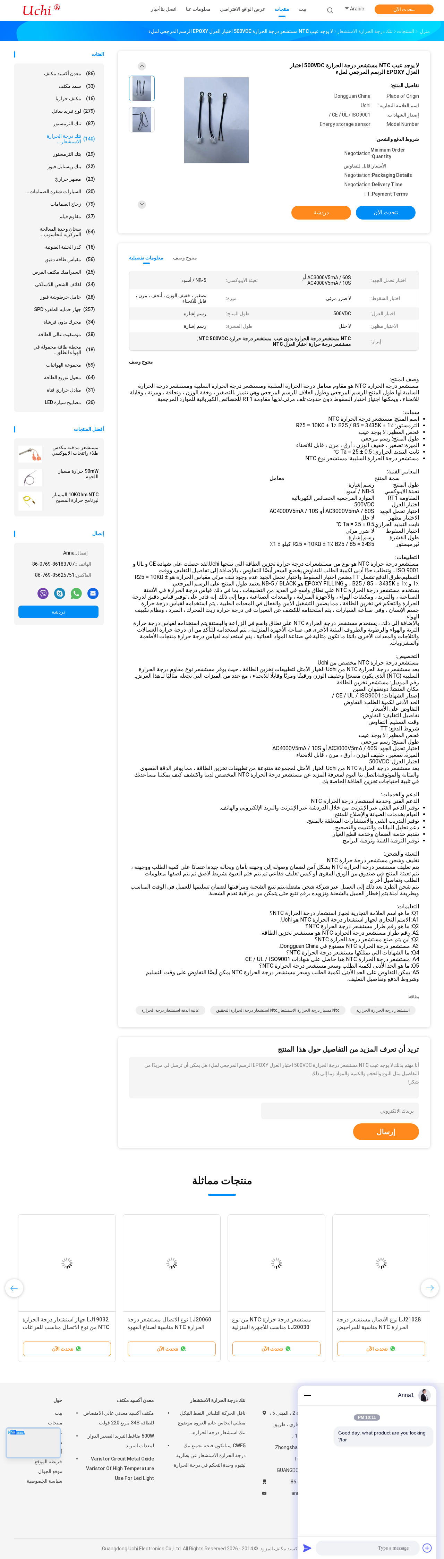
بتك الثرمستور (74, 154)
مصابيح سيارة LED (70, 402)
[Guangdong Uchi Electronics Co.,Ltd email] (93, 593)
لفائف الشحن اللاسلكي (65, 284)
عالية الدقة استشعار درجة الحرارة (170, 1010)
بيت (58, 1413)
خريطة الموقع (48, 1461)
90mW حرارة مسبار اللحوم (78, 473)
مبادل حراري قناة (71, 390)
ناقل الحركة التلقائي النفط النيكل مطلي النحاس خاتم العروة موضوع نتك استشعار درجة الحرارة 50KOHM (212, 1423)
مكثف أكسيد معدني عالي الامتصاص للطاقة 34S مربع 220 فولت (118, 1417)
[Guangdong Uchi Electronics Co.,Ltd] (40, 10)
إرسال (386, 1132)
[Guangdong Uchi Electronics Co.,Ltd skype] (59, 593)
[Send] (307, 1548)
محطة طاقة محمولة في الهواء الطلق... (64, 349)
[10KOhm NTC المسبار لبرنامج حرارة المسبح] (30, 501)
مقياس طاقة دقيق (70, 259)
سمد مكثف (77, 86)
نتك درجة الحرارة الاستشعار (218, 1400)
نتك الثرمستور (74, 123)
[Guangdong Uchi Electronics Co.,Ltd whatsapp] (76, 593)
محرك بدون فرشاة (69, 322)
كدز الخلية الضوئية (70, 247)
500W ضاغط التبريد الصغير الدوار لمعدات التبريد (121, 1440)
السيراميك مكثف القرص (63, 272)
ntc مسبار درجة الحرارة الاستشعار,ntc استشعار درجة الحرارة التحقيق (278, 1010)
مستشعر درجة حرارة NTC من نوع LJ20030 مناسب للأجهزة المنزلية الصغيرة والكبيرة (271, 1327)
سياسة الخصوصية (44, 1481)
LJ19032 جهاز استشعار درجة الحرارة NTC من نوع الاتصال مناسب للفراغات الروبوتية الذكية (66, 1327)
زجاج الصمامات (72, 204)
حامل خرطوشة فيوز (67, 297)
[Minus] (307, 1395)
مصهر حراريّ (75, 179)
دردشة (58, 612)
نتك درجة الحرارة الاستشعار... (71, 138)
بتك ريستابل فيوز (71, 166)
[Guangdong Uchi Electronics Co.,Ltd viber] (43, 593)
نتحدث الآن (404, 9)
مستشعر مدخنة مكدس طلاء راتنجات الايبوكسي (75, 450)
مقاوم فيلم (77, 216)
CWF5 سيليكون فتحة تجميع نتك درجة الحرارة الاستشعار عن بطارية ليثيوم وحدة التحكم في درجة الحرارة (210, 1455)
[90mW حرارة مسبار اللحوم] (30, 477)
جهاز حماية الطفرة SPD (64, 309)
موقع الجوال (50, 1471)
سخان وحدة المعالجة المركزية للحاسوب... (67, 231)
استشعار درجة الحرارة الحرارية (383, 1010)
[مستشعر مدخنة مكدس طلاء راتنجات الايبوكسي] (30, 454)
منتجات (55, 1422)
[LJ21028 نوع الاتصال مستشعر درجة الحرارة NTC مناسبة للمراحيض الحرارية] (381, 1263)
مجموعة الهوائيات (70, 365)
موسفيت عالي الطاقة (66, 334)
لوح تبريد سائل (73, 111)
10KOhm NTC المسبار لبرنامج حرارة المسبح (75, 497)
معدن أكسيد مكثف (69, 73)
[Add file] (427, 1548)
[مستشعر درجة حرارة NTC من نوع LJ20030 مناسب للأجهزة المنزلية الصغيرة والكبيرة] (276, 1263)
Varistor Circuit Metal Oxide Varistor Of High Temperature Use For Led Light (120, 1468)
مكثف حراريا (75, 98)
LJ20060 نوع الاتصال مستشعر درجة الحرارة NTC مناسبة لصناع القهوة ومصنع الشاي (169, 1327)
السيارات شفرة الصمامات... (60, 191)
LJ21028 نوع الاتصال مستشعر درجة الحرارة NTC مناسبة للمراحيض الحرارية (379, 1327)
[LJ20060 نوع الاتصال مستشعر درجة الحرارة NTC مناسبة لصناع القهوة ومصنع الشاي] (171, 1263)
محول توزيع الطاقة (69, 377)
